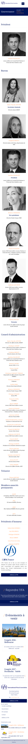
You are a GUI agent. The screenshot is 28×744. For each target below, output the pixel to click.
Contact (4, 714)
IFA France (20, 10)
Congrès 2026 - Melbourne (10, 641)
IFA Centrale (5, 712)
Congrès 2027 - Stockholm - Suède (12, 670)
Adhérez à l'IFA (14, 575)
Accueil (19, 10)
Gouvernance (5, 709)
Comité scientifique (6, 706)
